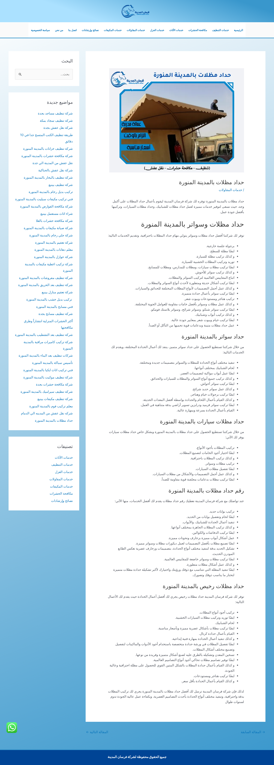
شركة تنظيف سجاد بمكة (56, 121)
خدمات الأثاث (176, 30)
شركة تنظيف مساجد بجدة (55, 113)
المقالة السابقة (253, 732)
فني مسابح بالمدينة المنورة (54, 307)
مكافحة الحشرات (197, 30)
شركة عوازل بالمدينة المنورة (53, 257)
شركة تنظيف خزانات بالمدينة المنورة (48, 149)
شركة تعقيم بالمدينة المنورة (54, 242)
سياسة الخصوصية (40, 30)
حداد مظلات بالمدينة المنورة (54, 420)
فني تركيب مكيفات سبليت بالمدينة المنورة (44, 199)
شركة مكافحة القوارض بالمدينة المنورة (46, 206)
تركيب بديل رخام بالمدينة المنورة (51, 192)
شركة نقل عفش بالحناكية (55, 170)
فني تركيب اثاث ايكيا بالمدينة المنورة (48, 370)
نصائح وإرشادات (90, 30)
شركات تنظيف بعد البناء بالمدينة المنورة (46, 355)
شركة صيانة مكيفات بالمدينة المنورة (48, 228)
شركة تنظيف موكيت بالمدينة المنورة (48, 377)
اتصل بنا (72, 30)
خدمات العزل (157, 30)
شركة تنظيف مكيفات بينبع (55, 399)
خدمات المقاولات (136, 30)
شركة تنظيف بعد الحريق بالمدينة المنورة (45, 285)
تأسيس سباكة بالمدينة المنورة (52, 363)
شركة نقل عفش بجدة (58, 128)
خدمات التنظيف (220, 30)
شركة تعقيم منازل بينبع (57, 292)
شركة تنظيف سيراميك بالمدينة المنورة (47, 392)
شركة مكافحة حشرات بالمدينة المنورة (47, 156)
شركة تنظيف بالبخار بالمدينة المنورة (48, 177)
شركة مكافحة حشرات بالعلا (54, 221)
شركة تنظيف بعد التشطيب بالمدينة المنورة (44, 335)
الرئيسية (238, 30)
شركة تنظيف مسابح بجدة (56, 314)
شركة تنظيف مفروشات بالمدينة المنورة (46, 278)
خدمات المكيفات (113, 30)
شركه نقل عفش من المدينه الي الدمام (47, 413)
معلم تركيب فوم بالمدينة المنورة (51, 406)
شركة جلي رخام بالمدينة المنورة (51, 235)
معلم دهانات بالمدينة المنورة (53, 250)
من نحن (59, 30)
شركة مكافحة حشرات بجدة (54, 384)
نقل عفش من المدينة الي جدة (53, 163)
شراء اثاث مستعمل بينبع (56, 214)
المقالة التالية (97, 732)
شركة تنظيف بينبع (61, 185)
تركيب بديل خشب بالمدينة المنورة (49, 299)
